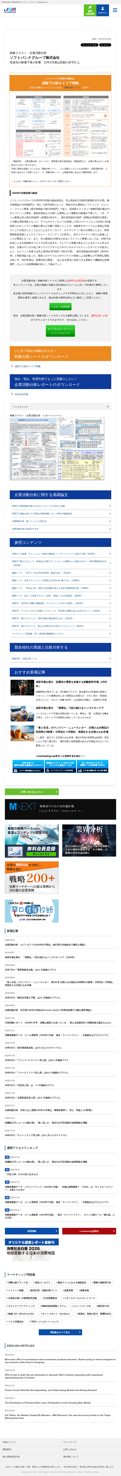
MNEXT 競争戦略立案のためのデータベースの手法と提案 (38, 506)
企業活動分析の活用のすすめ (25, 529)
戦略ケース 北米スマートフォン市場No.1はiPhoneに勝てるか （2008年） (46, 580)
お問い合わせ (69, 1449)
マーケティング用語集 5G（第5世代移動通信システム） (38, 634)
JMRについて (9, 1442)
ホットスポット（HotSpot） (56, 1313)
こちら (14, 181)
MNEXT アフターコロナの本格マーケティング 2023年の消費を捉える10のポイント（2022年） (57, 611)
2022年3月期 (21, 394)
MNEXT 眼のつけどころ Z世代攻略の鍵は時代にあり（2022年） (43, 618)
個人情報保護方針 (11, 1456)
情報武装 (84, 1290)
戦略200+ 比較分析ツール (24, 658)
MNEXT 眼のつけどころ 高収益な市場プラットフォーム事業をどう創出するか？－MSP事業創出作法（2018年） (59, 563)
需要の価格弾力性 (102, 1282)
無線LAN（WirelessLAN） (21, 1313)
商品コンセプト (43, 1282)
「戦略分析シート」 (72, 87)
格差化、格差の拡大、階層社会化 (94, 1313)
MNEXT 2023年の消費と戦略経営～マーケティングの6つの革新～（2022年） (48, 603)
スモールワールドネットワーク (79, 1298)
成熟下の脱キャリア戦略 (28, 366)
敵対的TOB (103, 1306)
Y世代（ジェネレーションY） (45, 1321)
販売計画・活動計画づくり (44, 1290)
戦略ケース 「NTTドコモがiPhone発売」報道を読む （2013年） (42, 573)
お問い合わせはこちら (32, 792)
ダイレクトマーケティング (21, 1306)
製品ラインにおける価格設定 (72, 1282)
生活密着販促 (50, 1298)
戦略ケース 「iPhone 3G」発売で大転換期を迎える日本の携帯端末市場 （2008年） (51, 588)
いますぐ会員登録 (60, 306)
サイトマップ (69, 1442)
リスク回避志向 (16, 1321)
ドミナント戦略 (16, 1290)
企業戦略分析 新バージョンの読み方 (29, 521)
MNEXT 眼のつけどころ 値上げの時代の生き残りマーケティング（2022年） (48, 626)
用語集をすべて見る (60, 1332)
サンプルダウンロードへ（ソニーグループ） (60, 330)
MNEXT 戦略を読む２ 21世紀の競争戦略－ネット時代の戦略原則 (42, 513)
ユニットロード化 (82, 1306)
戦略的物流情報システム (54, 1306)
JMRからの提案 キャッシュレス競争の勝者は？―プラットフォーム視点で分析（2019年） (54, 554)
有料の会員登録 (77, 280)
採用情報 (31, 1231)
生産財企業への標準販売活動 (22, 1298)
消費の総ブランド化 (18, 1282)
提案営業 (68, 1290)
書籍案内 (7, 1449)
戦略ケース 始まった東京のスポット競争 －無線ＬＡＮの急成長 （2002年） (47, 596)
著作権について (71, 1456)
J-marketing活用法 (89, 1231)
